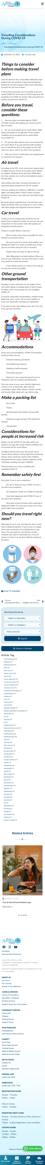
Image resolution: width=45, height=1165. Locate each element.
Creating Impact (8, 1048)
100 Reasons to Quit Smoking (13, 902)
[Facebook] (4, 947)
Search (23, 638)
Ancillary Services (8, 1001)
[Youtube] (16, 947)
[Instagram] (10, 947)
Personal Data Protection (11, 954)
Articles (12, 43)
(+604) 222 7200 (8, 1077)
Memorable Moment (10, 1045)
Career (4, 1066)
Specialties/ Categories (10, 998)
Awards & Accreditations (11, 986)
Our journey (7, 983)
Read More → (7, 907)
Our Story (6, 980)
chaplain (5, 1016)
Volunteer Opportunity (10, 1069)
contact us (6, 1063)
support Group (8, 1022)
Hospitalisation (7, 1031)
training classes (8, 1019)
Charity (6, 1039)
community (6, 1013)
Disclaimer (6, 951)
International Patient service (13, 1034)
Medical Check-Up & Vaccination (14, 1004)
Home (3, 43)
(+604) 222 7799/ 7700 (11, 1086)
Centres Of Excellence (10, 995)
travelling (16, 591)
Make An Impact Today (11, 1054)
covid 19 (7, 591)
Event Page (6, 1042)
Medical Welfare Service (11, 1051)
